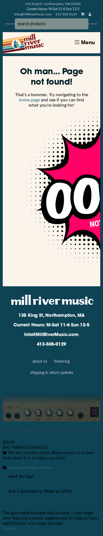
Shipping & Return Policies (51, 373)
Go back (10, 529)
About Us (39, 361)
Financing (61, 361)
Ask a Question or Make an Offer (40, 491)
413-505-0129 (51, 344)
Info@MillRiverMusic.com (33, 14)
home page (29, 100)
